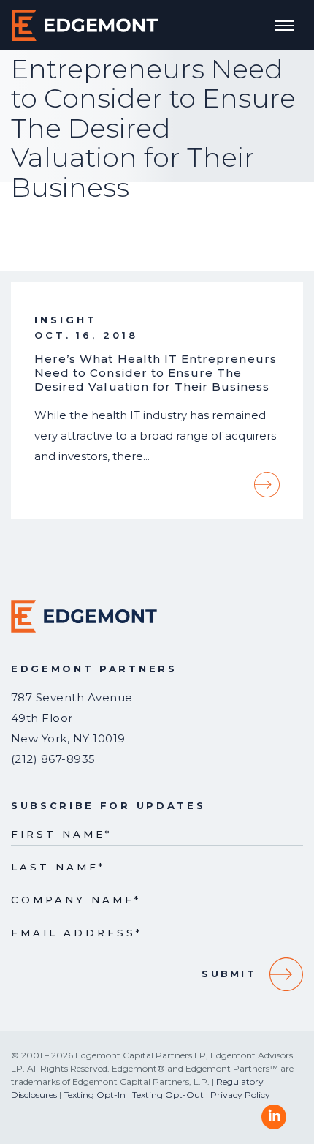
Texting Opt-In (95, 1094)
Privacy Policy (240, 1094)
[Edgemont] (85, 25)
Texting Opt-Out (168, 1094)
